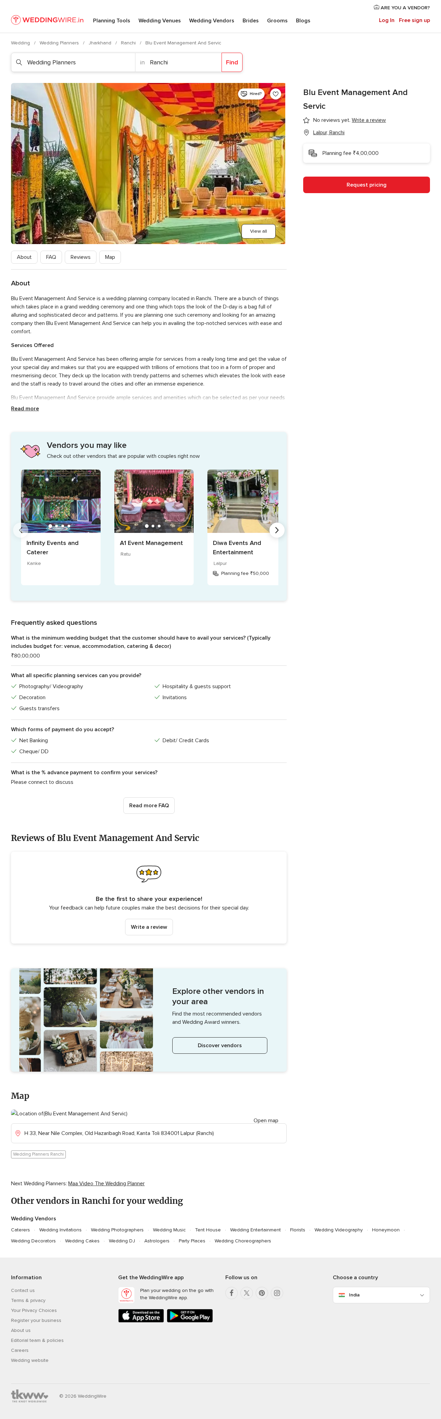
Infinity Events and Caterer (53, 547)
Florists (297, 1230)
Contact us (23, 1290)
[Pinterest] (262, 1293)
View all (258, 231)
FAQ (51, 257)
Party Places (192, 1241)
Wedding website (30, 1360)
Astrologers (157, 1241)
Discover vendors (220, 1045)
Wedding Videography (339, 1230)
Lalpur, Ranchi (329, 132)
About (24, 257)
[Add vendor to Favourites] (275, 93)
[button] (149, 898)
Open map (266, 1120)
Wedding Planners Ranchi (38, 1154)
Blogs (303, 20)
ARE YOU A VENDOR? (404, 8)
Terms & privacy (28, 1300)
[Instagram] (277, 1293)
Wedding (21, 43)
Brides (251, 20)
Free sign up (414, 20)
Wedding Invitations (60, 1230)
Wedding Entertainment (255, 1230)
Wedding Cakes (82, 1241)
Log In (386, 20)
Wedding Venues (160, 20)
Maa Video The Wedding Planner (106, 1183)
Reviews (81, 257)
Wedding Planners (60, 43)
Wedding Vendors (211, 20)
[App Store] (141, 1321)
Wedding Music (169, 1230)
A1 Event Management (151, 543)
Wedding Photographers (117, 1230)
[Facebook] (231, 1293)
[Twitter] (246, 1293)
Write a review (149, 927)
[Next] (277, 530)
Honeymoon (386, 1230)
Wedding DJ (122, 1241)
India (354, 1295)
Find (232, 62)
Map (110, 257)
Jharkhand (101, 43)
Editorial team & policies (37, 1340)
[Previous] (20, 530)
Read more (25, 408)
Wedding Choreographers (243, 1241)
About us (21, 1330)
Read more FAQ (149, 805)
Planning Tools (111, 20)
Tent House (208, 1230)
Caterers (20, 1230)
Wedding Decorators (33, 1241)
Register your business (36, 1320)
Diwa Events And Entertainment (237, 547)
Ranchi (129, 43)
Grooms (277, 20)
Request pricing (367, 184)
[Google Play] (190, 1321)
